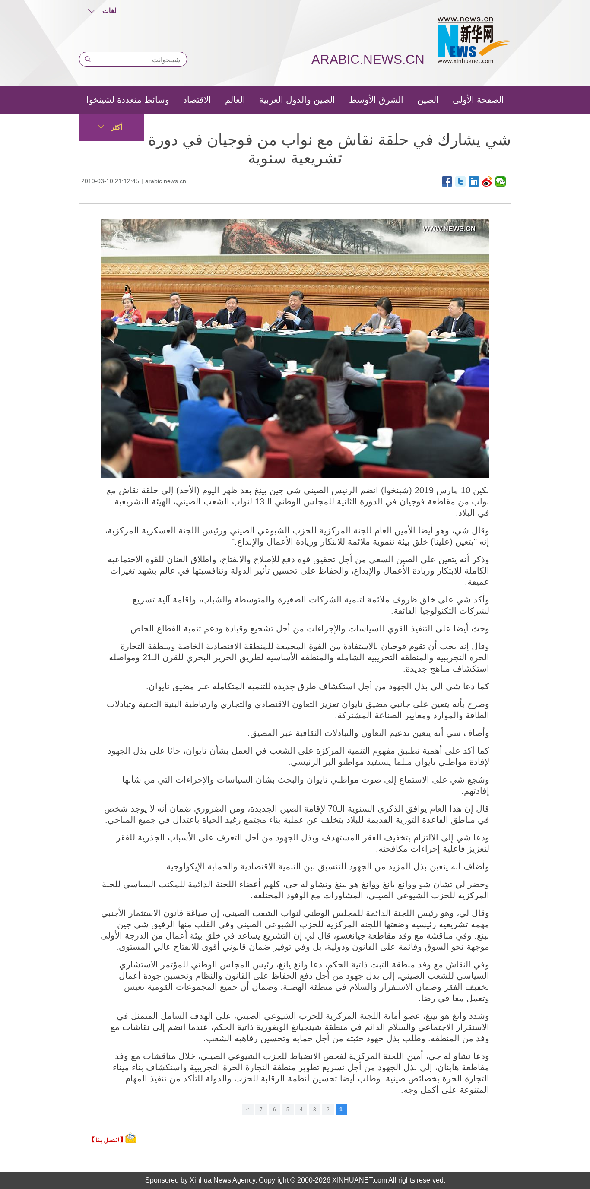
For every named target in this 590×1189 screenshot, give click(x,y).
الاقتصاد (197, 100)
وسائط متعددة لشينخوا (127, 100)
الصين (428, 100)
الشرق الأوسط (376, 100)
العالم (235, 100)
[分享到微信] (500, 181)
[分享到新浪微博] (487, 181)
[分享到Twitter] (460, 181)
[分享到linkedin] (474, 181)
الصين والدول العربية (297, 100)
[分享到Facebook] (447, 181)
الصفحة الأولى (478, 100)
